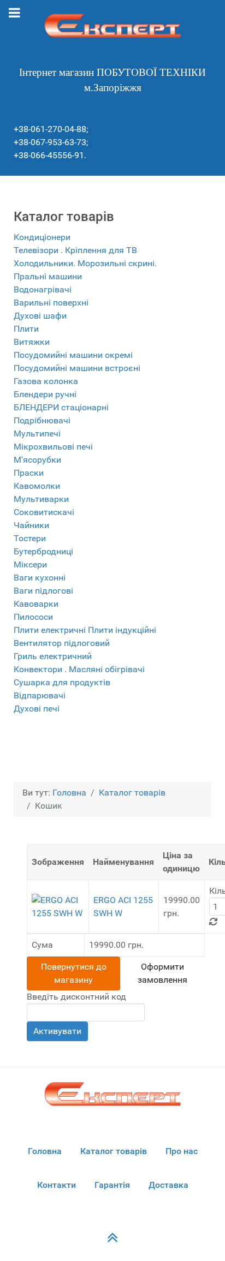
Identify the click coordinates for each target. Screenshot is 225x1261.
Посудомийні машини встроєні (77, 368)
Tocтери (30, 538)
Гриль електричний (53, 656)
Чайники (31, 525)
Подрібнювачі (42, 420)
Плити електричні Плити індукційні (85, 630)
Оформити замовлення (162, 973)
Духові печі (37, 708)
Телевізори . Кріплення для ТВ (75, 250)
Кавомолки (37, 486)
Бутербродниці (43, 551)
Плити (26, 329)
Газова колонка (46, 381)
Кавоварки (36, 604)
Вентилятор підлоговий (62, 643)
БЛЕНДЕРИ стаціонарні (61, 407)
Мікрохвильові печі (53, 446)
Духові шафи (40, 315)
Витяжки (32, 342)
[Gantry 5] (112, 26)
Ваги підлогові (43, 590)
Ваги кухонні (40, 577)
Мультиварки (41, 499)
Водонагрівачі (43, 289)
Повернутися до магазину (73, 973)
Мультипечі (37, 433)
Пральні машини (48, 276)
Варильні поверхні (51, 302)
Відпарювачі (40, 695)
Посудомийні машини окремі (73, 355)
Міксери (30, 564)
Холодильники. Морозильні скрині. (85, 263)
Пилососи (33, 617)
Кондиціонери (42, 237)
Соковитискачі (44, 512)
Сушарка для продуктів (62, 682)
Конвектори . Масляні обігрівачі (79, 669)
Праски (29, 473)
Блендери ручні (45, 394)
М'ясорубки (37, 460)
